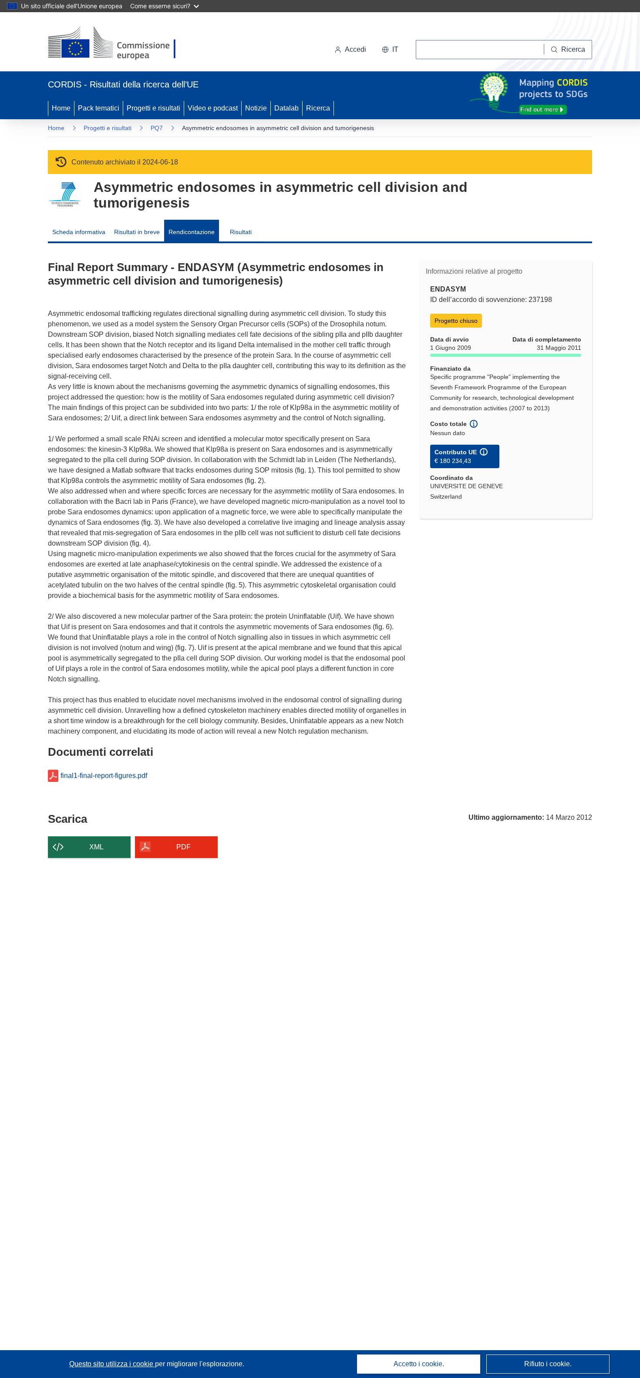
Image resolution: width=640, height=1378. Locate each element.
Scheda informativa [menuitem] (78, 231)
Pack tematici (98, 108)
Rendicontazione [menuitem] (191, 231)
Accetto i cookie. (419, 1364)
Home (61, 108)
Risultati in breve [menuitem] (137, 231)
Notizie (256, 108)
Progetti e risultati (153, 108)
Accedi (355, 49)
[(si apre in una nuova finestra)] (117, 43)
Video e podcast (213, 108)
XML (96, 847)
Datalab (286, 108)
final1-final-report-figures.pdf (104, 775)
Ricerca (318, 108)
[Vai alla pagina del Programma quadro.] (64, 194)
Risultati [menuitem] (241, 231)
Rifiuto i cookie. (548, 1364)
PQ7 (157, 127)
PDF (183, 847)
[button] (390, 49)
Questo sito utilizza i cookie (112, 1364)
